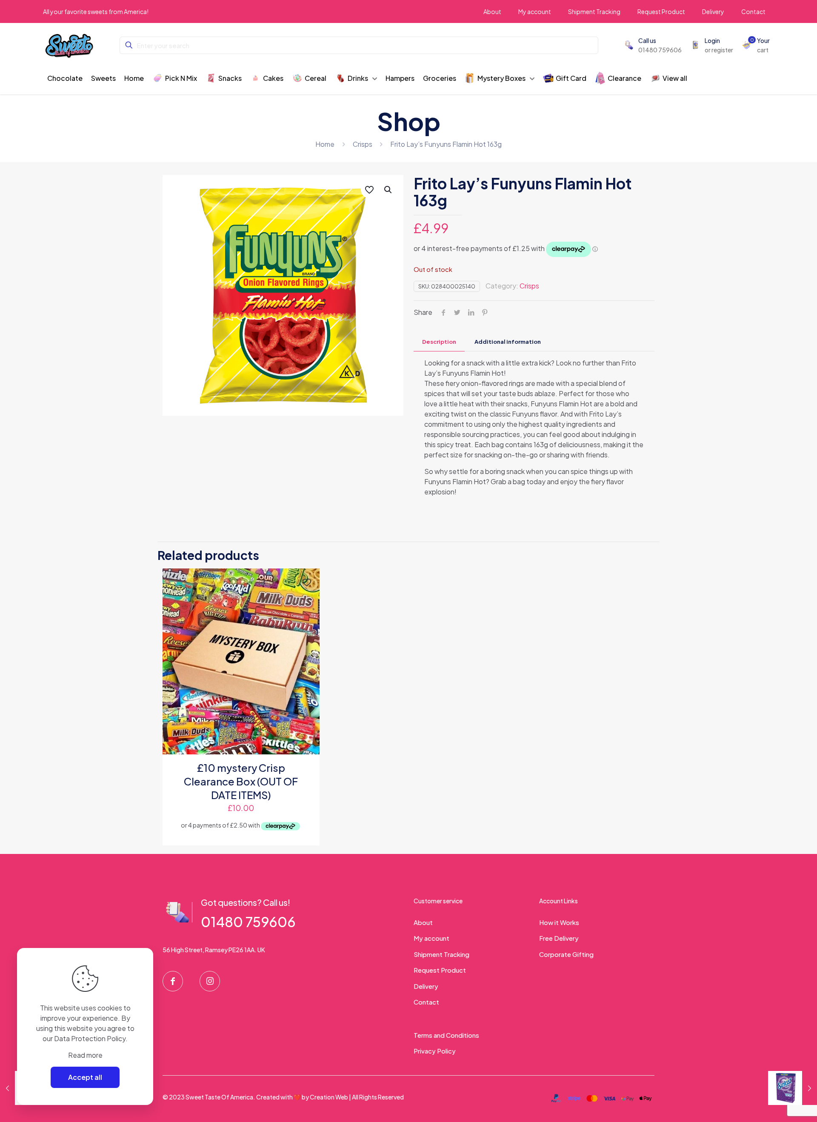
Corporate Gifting (566, 954)
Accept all (85, 1077)
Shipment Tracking (441, 954)
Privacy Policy (435, 1051)
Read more (85, 1055)
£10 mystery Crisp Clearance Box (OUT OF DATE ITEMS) (241, 781)
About (423, 922)
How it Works (559, 922)
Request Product (440, 970)
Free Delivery (559, 938)
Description (439, 341)
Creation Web (329, 1097)
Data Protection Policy (90, 1038)
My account (431, 938)
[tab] (439, 341)
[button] (388, 189)
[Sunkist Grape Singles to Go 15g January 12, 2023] (792, 1088)
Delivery (426, 986)
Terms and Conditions (446, 1035)
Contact (426, 1002)
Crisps (362, 144)
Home (324, 144)
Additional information (507, 341)
